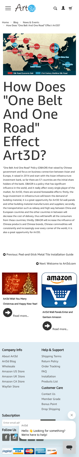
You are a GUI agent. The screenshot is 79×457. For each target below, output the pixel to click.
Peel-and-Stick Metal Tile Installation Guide (46, 254)
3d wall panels (67, 199)
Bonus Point (49, 404)
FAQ (44, 371)
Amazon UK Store (13, 376)
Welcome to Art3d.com (61, 263)
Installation (49, 376)
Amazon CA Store (13, 381)
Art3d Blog (9, 361)
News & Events (31, 22)
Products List (50, 381)
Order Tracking (51, 366)
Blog (15, 22)
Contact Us (48, 394)
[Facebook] (6, 437)
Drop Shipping (51, 409)
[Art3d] (25, 7)
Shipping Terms (51, 356)
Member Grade (51, 399)
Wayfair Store (10, 386)
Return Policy (50, 361)
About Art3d (10, 356)
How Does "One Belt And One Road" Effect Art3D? (33, 25)
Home (5, 22)
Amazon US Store (13, 371)
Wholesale (8, 366)
